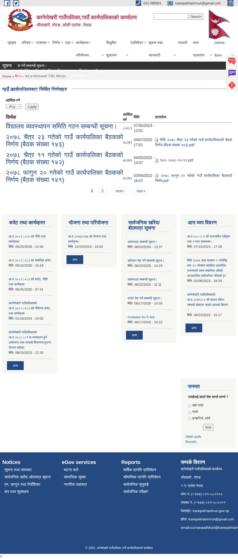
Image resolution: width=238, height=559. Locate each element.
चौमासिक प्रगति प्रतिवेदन (142, 477)
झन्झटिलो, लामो (201, 418)
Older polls (193, 436)
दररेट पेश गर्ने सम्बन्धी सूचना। (145, 298)
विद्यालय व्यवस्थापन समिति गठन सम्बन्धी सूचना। (61, 126)
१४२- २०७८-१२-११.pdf (176, 160)
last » (141, 191)
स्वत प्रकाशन (199, 49)
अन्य (15, 365)
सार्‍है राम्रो (197, 405)
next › (120, 191)
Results (190, 441)
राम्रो (195, 411)
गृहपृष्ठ (11, 43)
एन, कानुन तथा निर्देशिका (22, 484)
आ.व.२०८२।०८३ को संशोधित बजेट (30, 260)
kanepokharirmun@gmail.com (211, 519)
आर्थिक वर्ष (13, 100)
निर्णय (56, 43)
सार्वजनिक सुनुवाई (136, 484)
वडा (67, 43)
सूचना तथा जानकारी (156, 49)
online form (220, 49)
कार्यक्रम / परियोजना (83, 49)
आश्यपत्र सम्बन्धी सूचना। (142, 242)
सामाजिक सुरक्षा (75, 477)
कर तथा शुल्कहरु (16, 492)
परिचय (26, 43)
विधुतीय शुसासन (111, 49)
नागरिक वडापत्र (75, 484)
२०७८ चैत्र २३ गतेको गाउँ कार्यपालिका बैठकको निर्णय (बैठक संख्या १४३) (64, 140)
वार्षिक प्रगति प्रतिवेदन (139, 470)
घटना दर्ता (71, 470)
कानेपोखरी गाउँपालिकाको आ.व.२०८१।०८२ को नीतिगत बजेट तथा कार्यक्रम (29, 308)
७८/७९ (127, 142)
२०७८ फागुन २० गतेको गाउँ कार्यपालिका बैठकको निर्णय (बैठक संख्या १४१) (64, 176)
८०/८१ (127, 128)
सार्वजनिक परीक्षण (135, 492)
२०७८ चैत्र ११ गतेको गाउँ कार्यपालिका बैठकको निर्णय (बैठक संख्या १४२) (64, 158)
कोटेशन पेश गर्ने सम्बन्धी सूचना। (146, 260)
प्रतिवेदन (137, 43)
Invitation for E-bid (141, 317)
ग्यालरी (182, 43)
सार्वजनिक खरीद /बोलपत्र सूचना (27, 477)
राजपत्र (41, 43)
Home (6, 76)
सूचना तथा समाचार (18, 470)
